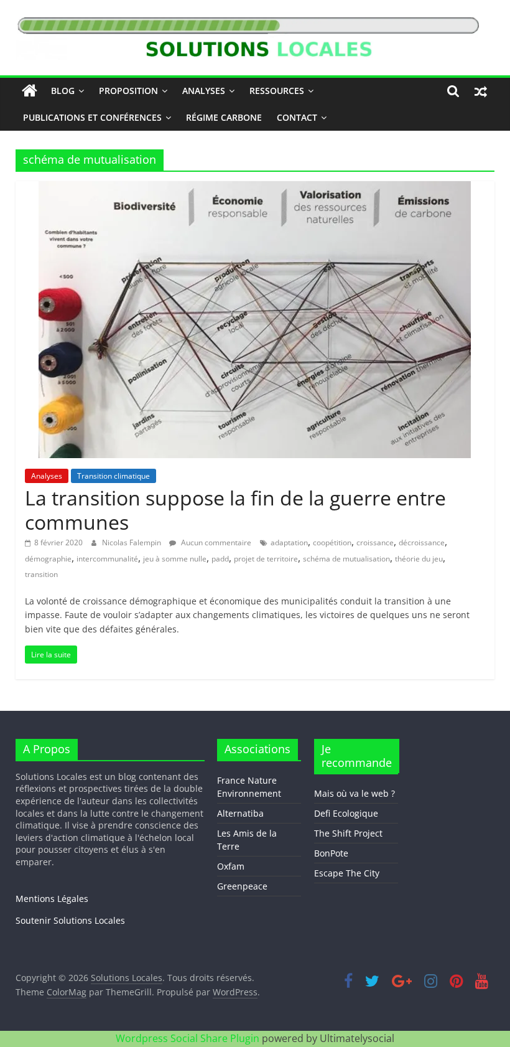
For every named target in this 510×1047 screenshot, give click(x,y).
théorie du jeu (419, 558)
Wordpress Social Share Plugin (189, 1038)
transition (41, 574)
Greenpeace (242, 886)
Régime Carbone (224, 117)
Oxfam (230, 866)
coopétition (332, 542)
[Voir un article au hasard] (480, 91)
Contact (297, 117)
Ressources (276, 90)
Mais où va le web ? (354, 793)
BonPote (331, 853)
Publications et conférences (92, 117)
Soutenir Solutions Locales (70, 920)
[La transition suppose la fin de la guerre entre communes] (255, 188)
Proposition (128, 90)
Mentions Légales (52, 898)
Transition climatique (113, 476)
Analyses (203, 90)
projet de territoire (266, 558)
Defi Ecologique (346, 813)
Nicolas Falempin (132, 542)
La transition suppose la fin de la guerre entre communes (235, 509)
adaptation (289, 542)
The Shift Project (348, 833)
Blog (63, 90)
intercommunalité (107, 558)
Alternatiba (240, 813)
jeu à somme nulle (174, 558)
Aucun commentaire (215, 542)
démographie (48, 558)
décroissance (422, 542)
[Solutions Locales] (30, 91)
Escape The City (346, 873)
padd (220, 558)
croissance (375, 542)
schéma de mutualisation (346, 558)
